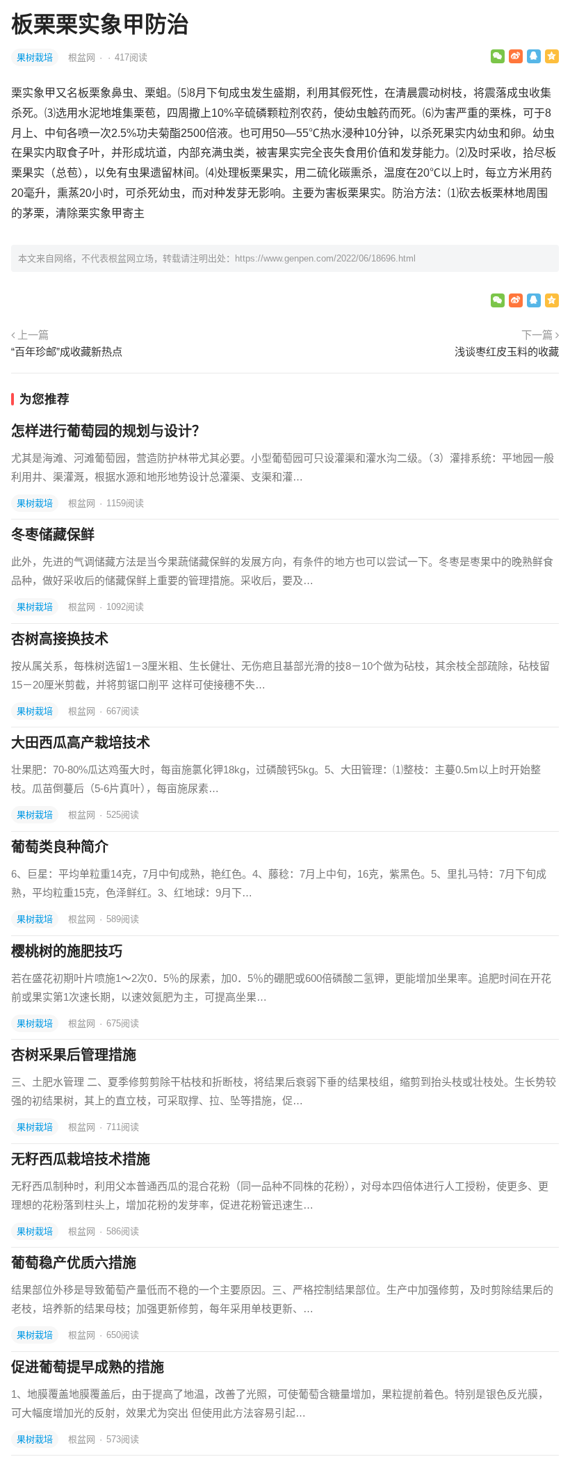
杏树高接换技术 (59, 639)
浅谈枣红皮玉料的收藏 (507, 351)
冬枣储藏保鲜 (53, 534)
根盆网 (83, 57)
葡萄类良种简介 (59, 847)
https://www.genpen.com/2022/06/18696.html (325, 258)
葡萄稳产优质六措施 (73, 1263)
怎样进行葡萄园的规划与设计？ (108, 431)
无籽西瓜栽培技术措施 (80, 1159)
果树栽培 (35, 57)
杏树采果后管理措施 (73, 1055)
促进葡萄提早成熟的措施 (87, 1367)
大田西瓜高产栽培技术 (80, 742)
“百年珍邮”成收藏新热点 (66, 351)
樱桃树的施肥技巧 (66, 951)
